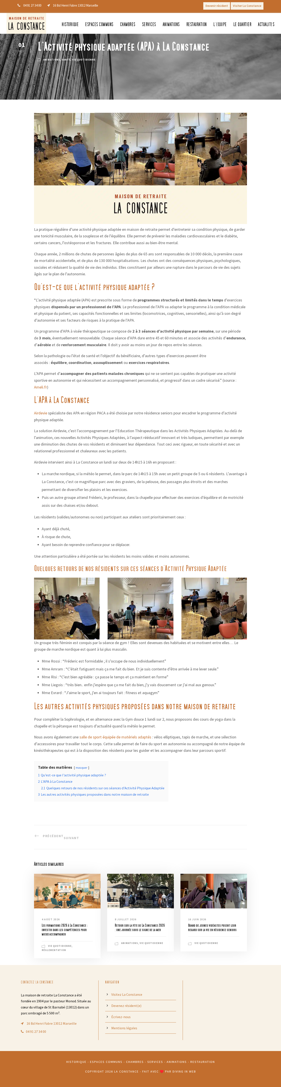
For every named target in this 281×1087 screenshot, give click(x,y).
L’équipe (220, 24)
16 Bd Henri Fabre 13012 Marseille (51, 1023)
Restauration (196, 24)
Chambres (127, 24)
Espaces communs (99, 24)
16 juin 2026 (197, 919)
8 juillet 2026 (125, 919)
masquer (81, 768)
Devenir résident (216, 6)
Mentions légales (124, 1028)
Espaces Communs (106, 1062)
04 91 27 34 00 (36, 1031)
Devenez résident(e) (126, 1005)
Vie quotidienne (83, 59)
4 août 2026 (51, 919)
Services (149, 24)
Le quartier (242, 24)
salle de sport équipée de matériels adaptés (115, 737)
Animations (171, 24)
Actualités (266, 24)
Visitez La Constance (126, 994)
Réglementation (54, 950)
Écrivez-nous (121, 1017)
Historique (70, 24)
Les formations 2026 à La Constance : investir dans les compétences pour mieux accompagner (65, 930)
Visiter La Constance (247, 6)
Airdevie (40, 412)
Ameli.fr (40, 387)
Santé (66, 59)
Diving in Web (184, 1071)
